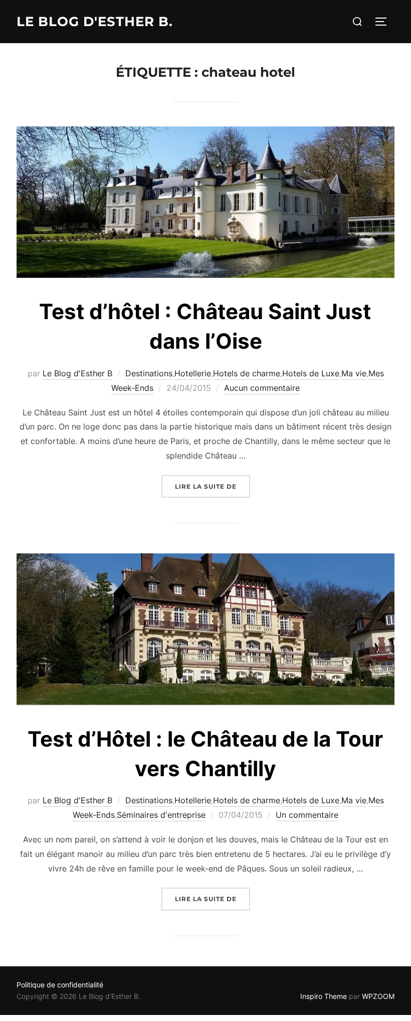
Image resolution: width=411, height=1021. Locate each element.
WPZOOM (378, 996)
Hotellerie (192, 373)
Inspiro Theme (323, 996)
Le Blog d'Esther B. (95, 22)
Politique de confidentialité (60, 984)
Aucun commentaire (262, 388)
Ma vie (353, 373)
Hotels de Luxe (310, 373)
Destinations (148, 373)
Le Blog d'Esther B (77, 373)
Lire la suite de (212, 486)
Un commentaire (307, 815)
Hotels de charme (246, 373)
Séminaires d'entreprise (161, 815)
